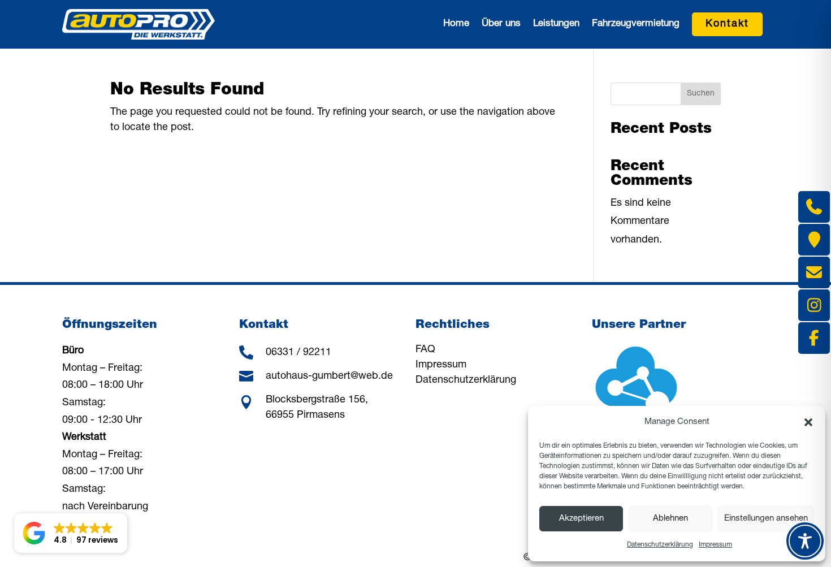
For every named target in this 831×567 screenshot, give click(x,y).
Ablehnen (670, 518)
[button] (808, 422)
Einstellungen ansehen (766, 518)
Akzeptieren (581, 518)
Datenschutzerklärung (660, 545)
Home (456, 24)
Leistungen (556, 24)
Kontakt (727, 24)
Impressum (715, 545)
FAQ (425, 350)
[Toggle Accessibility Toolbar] (805, 541)
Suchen (701, 94)
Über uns (501, 24)
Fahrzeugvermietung (635, 24)
